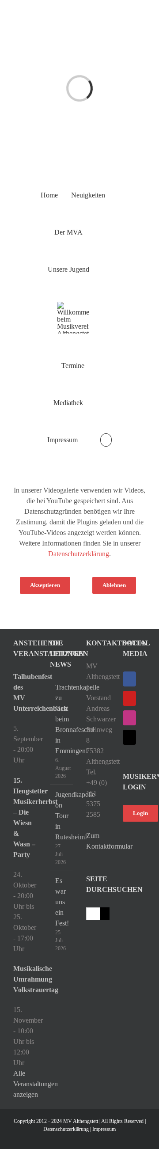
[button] (105, 440)
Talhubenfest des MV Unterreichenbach (25, 692)
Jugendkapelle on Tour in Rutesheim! (62, 816)
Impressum (104, 1129)
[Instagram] (129, 717)
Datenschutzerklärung (78, 553)
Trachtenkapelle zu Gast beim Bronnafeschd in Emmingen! (62, 719)
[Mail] (129, 737)
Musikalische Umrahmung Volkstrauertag (25, 979)
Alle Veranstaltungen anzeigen (35, 1083)
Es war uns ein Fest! (62, 902)
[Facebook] (129, 678)
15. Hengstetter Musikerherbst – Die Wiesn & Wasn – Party (25, 817)
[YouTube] (129, 698)
